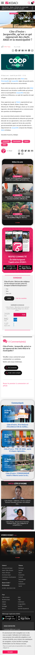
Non (7, 291)
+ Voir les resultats (21, 298)
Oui (7, 289)
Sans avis (8, 293)
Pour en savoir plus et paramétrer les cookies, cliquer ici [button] (17, 647)
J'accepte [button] (10, 652)
